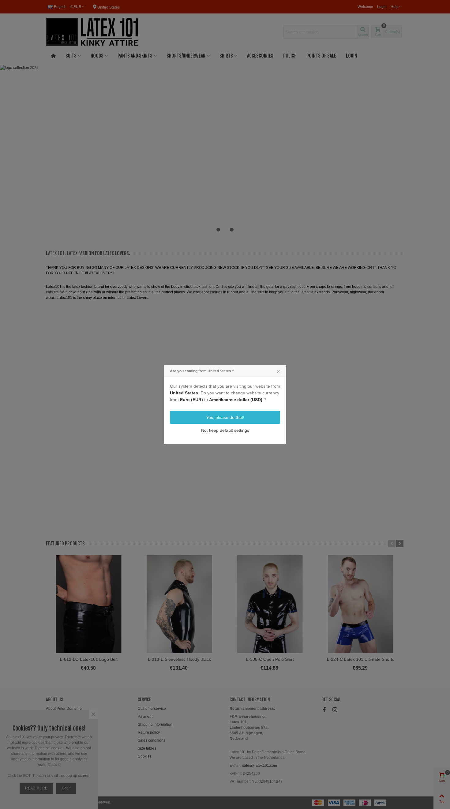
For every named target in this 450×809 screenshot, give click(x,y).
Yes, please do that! (225, 417)
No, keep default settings (225, 430)
